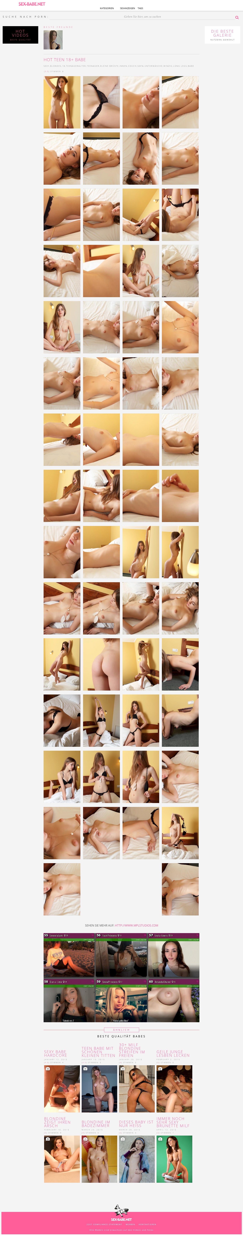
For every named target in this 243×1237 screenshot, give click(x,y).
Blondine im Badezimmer (96, 1123)
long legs (180, 66)
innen (123, 66)
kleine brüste (109, 66)
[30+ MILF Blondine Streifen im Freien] (137, 1088)
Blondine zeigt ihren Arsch (57, 1122)
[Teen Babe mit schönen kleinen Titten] (99, 1088)
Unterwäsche (154, 66)
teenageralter (76, 66)
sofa (141, 66)
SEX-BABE (32, 3)
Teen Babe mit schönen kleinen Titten (98, 1052)
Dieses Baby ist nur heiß (136, 1123)
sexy (46, 66)
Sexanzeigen (127, 8)
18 (63, 66)
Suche (237, 17)
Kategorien (107, 8)
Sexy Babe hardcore (55, 1053)
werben (130, 1224)
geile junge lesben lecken (173, 1053)
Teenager (93, 66)
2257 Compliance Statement (104, 1224)
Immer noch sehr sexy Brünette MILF (173, 1122)
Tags (140, 8)
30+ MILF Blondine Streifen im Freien (132, 1050)
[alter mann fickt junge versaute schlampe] (62, 1088)
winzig (167, 66)
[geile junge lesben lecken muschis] (174, 1088)
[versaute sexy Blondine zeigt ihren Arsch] (62, 1159)
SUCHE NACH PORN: (26, 16)
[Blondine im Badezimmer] (99, 1159)
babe (191, 66)
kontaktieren (147, 1224)
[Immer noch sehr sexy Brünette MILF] (174, 1159)
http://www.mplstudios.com (136, 925)
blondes (55, 66)
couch (132, 66)
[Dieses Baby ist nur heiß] (137, 1159)
